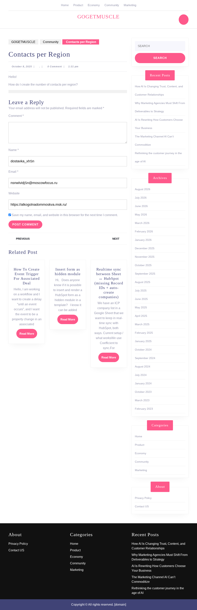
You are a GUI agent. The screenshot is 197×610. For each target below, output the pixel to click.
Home (65, 5)
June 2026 (141, 206)
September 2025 (145, 273)
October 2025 (143, 265)
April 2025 (141, 315)
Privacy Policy (143, 497)
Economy (94, 5)
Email (13, 171)
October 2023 (143, 391)
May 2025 (141, 307)
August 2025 (142, 282)
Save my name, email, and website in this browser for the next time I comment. (65, 215)
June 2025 (141, 298)
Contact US (142, 506)
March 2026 (142, 223)
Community (111, 5)
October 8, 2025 (22, 66)
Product (78, 5)
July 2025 (141, 290)
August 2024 (142, 366)
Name (13, 150)
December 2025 (144, 248)
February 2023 (144, 408)
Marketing (130, 5)
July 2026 (141, 197)
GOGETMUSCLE (98, 17)
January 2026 (143, 239)
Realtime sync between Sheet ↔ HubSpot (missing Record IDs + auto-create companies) (108, 283)
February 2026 (144, 231)
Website (14, 193)
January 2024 (143, 383)
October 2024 (143, 349)
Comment (16, 115)
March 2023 (142, 400)
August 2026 (142, 189)
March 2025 (142, 324)
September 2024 (145, 358)
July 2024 (141, 374)
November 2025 (144, 256)
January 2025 (143, 341)
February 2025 (144, 332)
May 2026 (141, 214)
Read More (28, 335)
